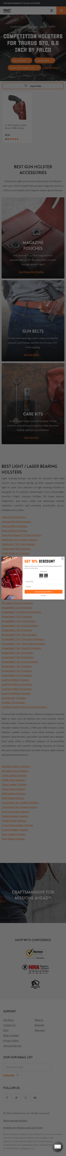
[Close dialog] (62, 558)
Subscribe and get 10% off (43, 592)
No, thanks (43, 595)
